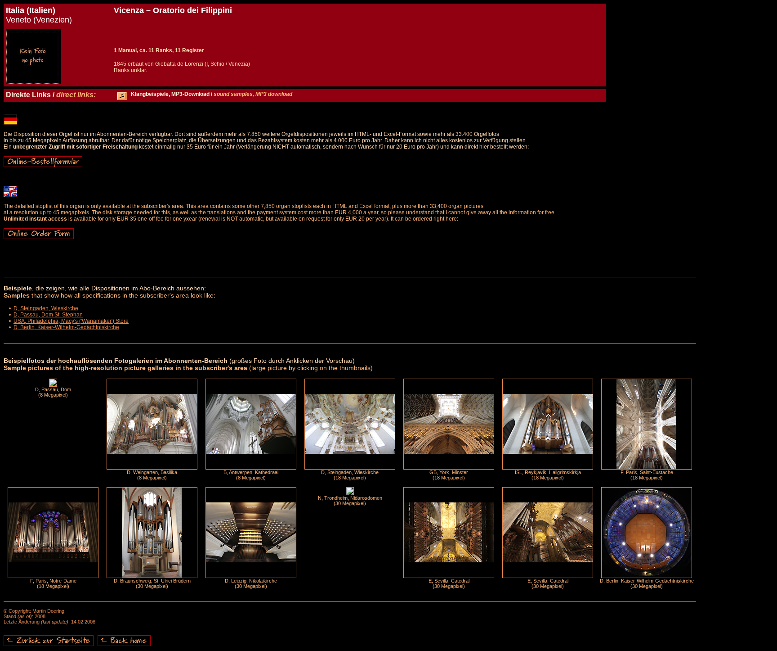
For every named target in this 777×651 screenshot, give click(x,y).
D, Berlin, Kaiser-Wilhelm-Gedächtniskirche (66, 327)
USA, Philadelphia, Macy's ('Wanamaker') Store (71, 321)
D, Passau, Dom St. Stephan (48, 315)
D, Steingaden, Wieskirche (45, 308)
